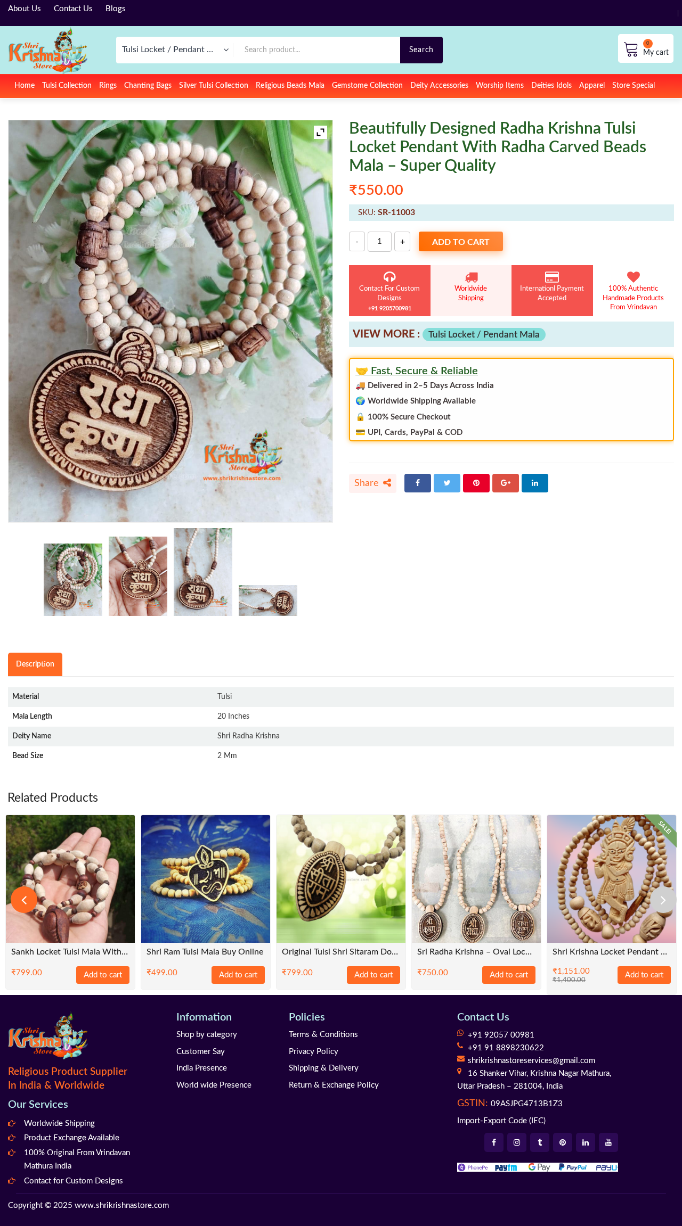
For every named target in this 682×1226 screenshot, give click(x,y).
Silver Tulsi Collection (213, 85)
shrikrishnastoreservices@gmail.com (531, 1061)
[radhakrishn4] (268, 600)
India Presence (201, 1068)
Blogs (115, 9)
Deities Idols (551, 85)
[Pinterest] (476, 483)
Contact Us (73, 9)
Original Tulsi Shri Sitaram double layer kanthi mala (341, 952)
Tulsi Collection (67, 85)
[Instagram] (516, 1142)
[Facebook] (417, 483)
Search (421, 50)
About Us (24, 9)
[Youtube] (608, 1142)
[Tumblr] (539, 1142)
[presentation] (24, 899)
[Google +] (505, 483)
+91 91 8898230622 (506, 1048)
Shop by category (206, 1035)
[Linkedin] (585, 1142)
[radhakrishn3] (203, 572)
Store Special (633, 85)
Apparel (592, 85)
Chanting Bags (148, 85)
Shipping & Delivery (324, 1068)
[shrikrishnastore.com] (47, 50)
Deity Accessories (439, 85)
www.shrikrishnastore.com (122, 1205)
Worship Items (500, 85)
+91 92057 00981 (501, 1035)
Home (24, 85)
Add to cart (461, 242)
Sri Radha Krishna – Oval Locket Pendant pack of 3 (476, 952)
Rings (108, 85)
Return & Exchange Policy (334, 1085)
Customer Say (200, 1052)
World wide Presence (213, 1085)
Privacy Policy (313, 1052)
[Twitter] (447, 483)
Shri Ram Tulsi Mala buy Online (205, 952)
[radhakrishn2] (138, 576)
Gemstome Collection (367, 85)
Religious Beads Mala (290, 85)
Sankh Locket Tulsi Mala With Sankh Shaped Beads (70, 952)
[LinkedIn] (535, 483)
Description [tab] (35, 664)
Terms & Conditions (323, 1035)
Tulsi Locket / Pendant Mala (484, 334)
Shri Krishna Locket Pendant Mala (612, 952)
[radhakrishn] (73, 580)
